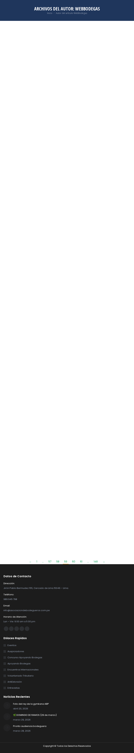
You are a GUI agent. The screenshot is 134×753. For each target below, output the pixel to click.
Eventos (12, 645)
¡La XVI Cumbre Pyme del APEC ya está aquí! (98, 488)
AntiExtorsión (15, 681)
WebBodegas (87, 9)
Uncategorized (11, 100)
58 (57, 561)
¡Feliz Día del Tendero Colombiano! (23, 353)
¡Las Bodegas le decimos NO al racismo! (100, 353)
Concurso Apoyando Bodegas (25, 657)
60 (73, 561)
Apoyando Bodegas (19, 663)
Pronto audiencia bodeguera (29, 726)
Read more (9, 139)
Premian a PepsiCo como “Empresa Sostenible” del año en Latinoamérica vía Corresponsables (31, 493)
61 (81, 561)
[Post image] (6, 705)
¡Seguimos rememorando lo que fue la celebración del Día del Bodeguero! (100, 91)
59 (65, 561)
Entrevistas (14, 688)
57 (50, 561)
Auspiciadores (16, 651)
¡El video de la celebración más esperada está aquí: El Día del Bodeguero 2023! (32, 91)
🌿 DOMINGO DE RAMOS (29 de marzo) (35, 715)
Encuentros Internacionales (23, 669)
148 (96, 561)
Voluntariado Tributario (21, 675)
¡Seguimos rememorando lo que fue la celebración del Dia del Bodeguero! (100, 223)
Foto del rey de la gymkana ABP (31, 704)
